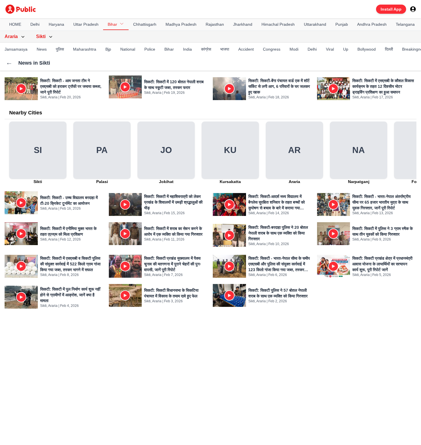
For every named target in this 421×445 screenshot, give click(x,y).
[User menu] (413, 9)
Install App (391, 9)
